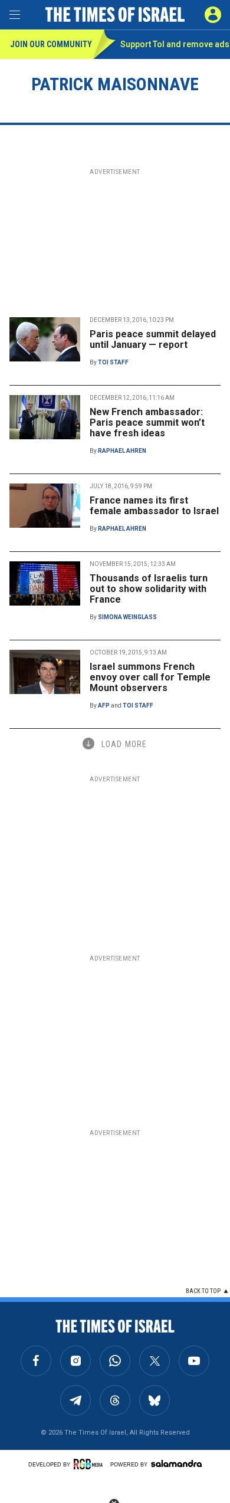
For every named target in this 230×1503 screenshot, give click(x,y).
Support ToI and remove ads (174, 44)
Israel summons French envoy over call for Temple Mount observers (150, 677)
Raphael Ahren (122, 451)
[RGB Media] (90, 1464)
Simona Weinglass (127, 617)
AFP (104, 705)
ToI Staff (113, 362)
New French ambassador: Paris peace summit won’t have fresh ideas (147, 422)
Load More (124, 744)
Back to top (203, 1291)
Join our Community (51, 44)
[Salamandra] (176, 1463)
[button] (213, 14)
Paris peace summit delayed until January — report (153, 339)
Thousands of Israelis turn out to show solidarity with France (149, 589)
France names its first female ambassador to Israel (154, 506)
